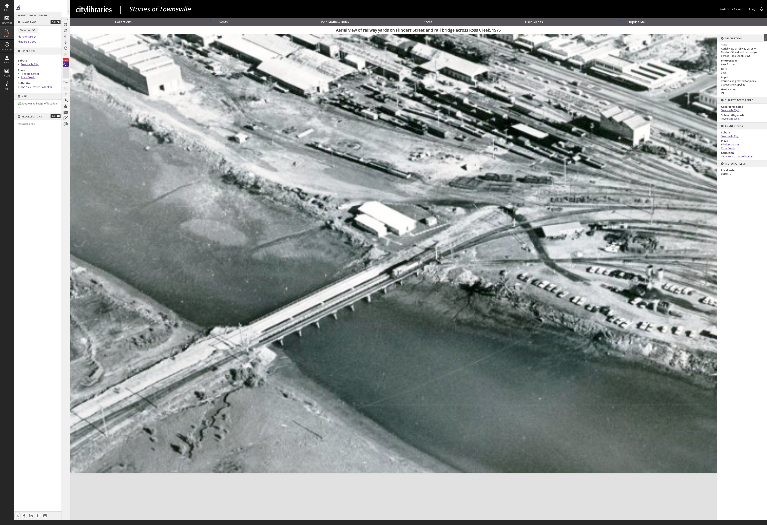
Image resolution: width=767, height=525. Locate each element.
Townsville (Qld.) (730, 110)
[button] (66, 64)
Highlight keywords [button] (66, 94)
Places (427, 22)
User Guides (534, 22)
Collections (123, 22)
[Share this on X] (17, 513)
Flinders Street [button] (27, 41)
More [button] (6, 89)
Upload (6, 76)
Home (6, 10)
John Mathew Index (334, 22)
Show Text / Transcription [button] (66, 82)
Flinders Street (30, 74)
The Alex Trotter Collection (37, 87)
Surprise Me (636, 22)
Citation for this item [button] (66, 124)
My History (7, 49)
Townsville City (30, 64)
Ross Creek (28, 77)
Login (6, 62)
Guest (738, 9)
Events (223, 22)
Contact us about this (66, 112)
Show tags (25, 30)
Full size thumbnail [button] (66, 24)
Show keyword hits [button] (66, 88)
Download (66, 100)
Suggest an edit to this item (18, 7)
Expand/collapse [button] (765, 37)
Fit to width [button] (66, 36)
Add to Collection (66, 106)
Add (54, 21)
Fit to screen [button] (66, 30)
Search (6, 36)
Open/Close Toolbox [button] (68, 7)
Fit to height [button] (66, 42)
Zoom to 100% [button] (66, 54)
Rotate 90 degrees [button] (66, 48)
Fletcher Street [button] (27, 36)
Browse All (6, 23)
